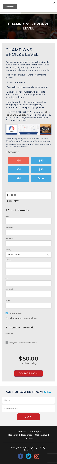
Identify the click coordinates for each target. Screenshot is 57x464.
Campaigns (35, 431)
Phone (8, 301)
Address (8, 260)
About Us (21, 431)
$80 (41, 169)
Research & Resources (20, 435)
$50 (18, 160)
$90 (18, 178)
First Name (9, 227)
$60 (41, 160)
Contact (29, 438)
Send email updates (15, 313)
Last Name (9, 238)
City (7, 278)
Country (8, 250)
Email (7, 216)
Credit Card (9, 333)
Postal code (9, 289)
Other (41, 178)
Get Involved (42, 435)
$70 (18, 169)
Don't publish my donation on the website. (23, 343)
